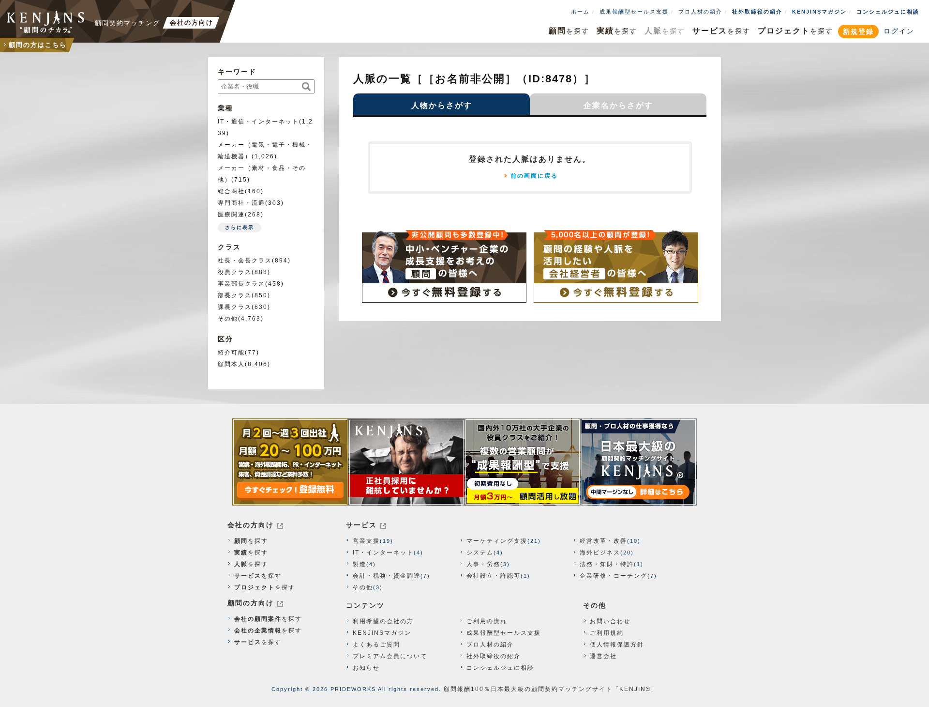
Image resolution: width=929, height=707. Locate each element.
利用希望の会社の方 (383, 621)
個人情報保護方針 (617, 644)
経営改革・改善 (603, 541)
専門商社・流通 (241, 203)
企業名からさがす (618, 105)
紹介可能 (231, 352)
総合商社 (231, 191)
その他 (228, 318)
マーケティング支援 (496, 541)
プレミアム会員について (390, 656)
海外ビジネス (600, 552)
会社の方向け (250, 525)
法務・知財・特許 (607, 564)
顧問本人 (231, 364)
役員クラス (235, 272)
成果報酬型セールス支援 (634, 12)
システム (480, 552)
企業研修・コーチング (613, 575)
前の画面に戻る (534, 175)
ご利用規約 (607, 633)
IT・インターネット (383, 552)
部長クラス (235, 295)
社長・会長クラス (245, 260)
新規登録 (858, 31)
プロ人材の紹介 (700, 12)
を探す (569, 31)
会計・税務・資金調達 (386, 575)
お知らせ (366, 667)
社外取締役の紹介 (757, 12)
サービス (361, 525)
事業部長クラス (241, 283)
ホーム (580, 12)
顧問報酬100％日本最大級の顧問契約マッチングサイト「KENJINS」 (551, 689)
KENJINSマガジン (819, 12)
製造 (359, 564)
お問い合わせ (610, 621)
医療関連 (231, 214)
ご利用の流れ (486, 621)
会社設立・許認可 (493, 575)
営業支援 (366, 541)
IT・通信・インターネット (258, 121)
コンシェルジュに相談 (887, 12)
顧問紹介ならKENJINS (46, 21)
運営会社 (603, 656)
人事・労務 (483, 564)
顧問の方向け (250, 603)
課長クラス (235, 307)
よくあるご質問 (376, 644)
